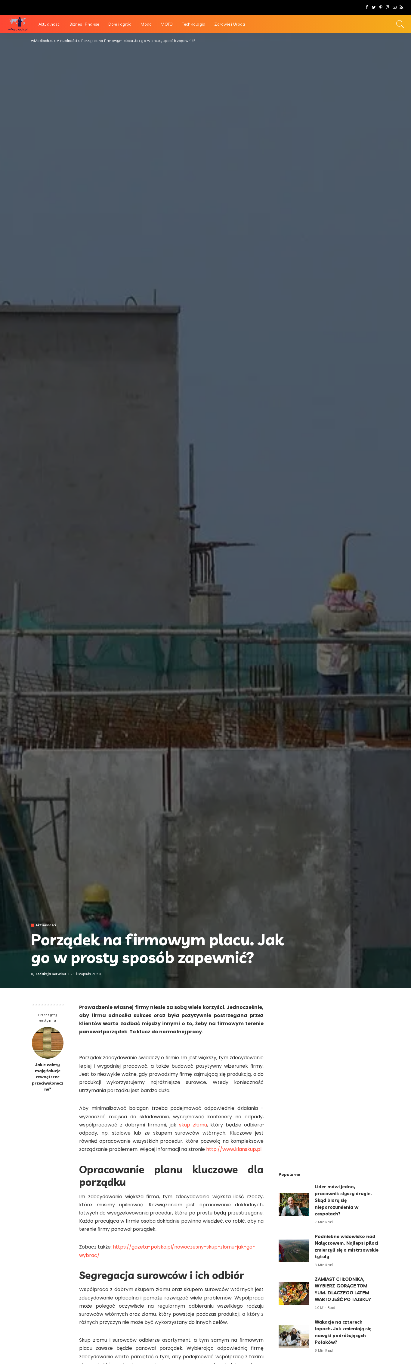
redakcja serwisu (51, 974)
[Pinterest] (380, 7)
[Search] (400, 24)
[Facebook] (366, 7)
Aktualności (46, 925)
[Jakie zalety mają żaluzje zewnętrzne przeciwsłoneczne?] (47, 1043)
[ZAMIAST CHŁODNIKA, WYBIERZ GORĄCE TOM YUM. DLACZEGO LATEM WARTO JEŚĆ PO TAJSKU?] (294, 1293)
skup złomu (193, 1124)
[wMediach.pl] (17, 24)
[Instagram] (387, 7)
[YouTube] (394, 7)
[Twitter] (373, 7)
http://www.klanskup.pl (233, 1149)
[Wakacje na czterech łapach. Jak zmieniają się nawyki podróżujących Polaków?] (294, 1336)
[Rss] (401, 7)
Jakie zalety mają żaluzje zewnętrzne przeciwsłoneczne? (47, 1077)
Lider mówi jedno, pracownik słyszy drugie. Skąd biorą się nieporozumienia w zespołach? (343, 1200)
